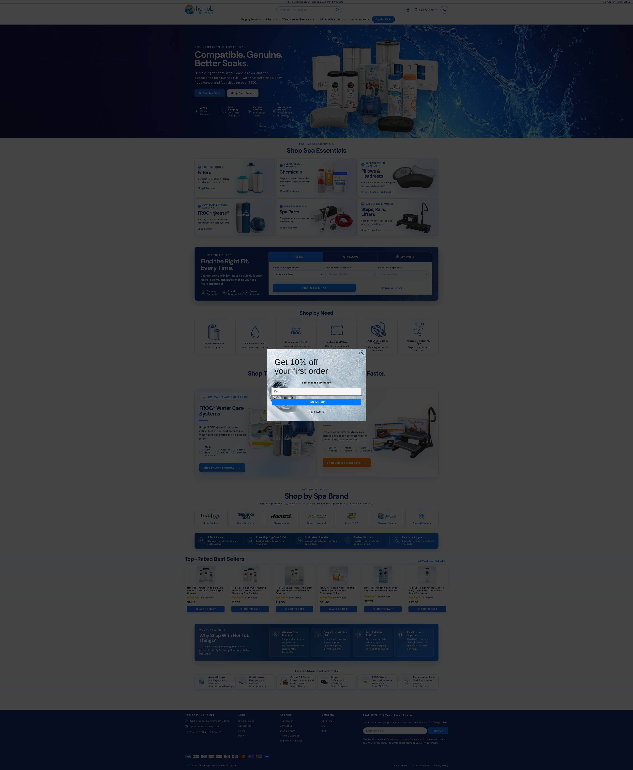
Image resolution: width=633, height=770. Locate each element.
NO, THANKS (316, 412)
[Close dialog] (361, 352)
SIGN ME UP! (317, 402)
